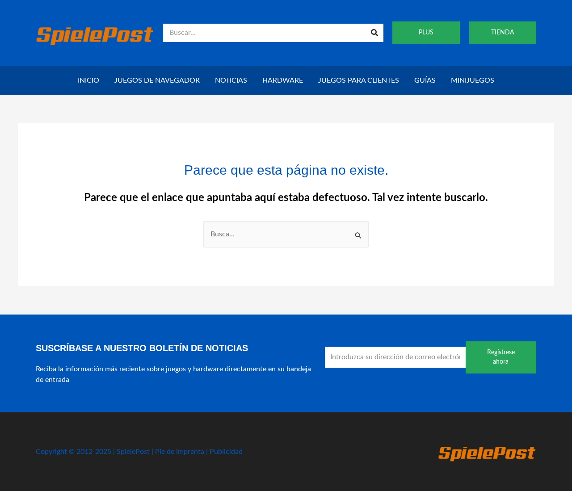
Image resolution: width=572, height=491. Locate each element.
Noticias (231, 80)
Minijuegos (472, 80)
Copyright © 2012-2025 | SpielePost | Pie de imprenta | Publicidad (139, 451)
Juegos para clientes (358, 80)
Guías (425, 80)
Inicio (88, 80)
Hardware (282, 80)
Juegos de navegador (157, 80)
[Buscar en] (374, 33)
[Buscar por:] (286, 234)
